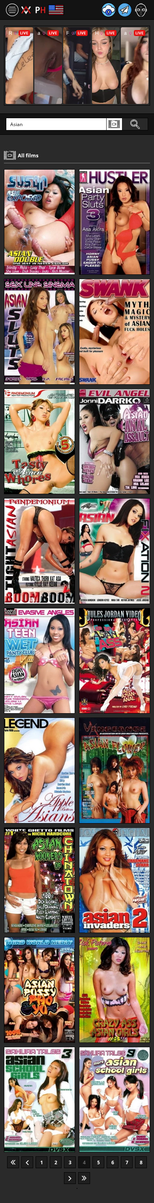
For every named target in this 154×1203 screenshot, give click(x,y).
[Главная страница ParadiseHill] (33, 10)
